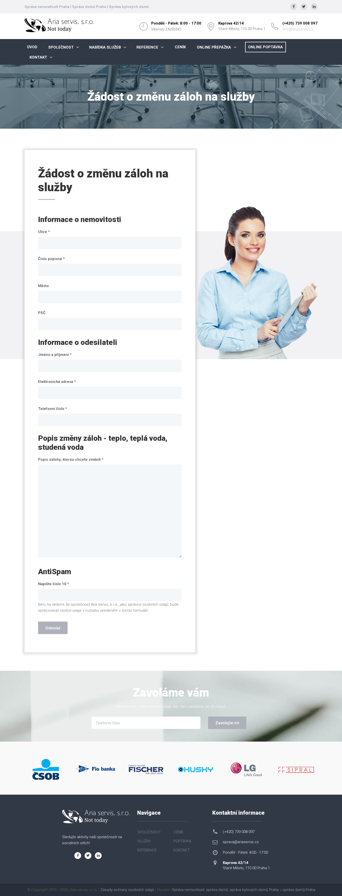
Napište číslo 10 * (53, 584)
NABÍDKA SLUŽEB (105, 47)
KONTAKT (38, 57)
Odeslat (52, 627)
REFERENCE (147, 47)
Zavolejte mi (227, 722)
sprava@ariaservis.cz (241, 842)
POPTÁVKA (182, 841)
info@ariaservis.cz (297, 29)
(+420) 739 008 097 (299, 23)
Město (43, 286)
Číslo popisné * (51, 259)
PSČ (42, 313)
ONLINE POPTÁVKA (265, 47)
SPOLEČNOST (61, 47)
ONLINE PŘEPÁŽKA (214, 47)
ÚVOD (32, 47)
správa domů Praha (299, 889)
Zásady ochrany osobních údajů (127, 889)
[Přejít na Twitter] (303, 6)
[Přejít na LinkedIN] (314, 6)
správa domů (217, 889)
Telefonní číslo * (52, 408)
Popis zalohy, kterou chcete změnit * (70, 459)
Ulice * (44, 232)
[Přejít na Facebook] (293, 6)
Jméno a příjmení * (55, 354)
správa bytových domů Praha (254, 889)
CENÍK (180, 47)
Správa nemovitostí (188, 889)
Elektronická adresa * (57, 381)
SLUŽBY (144, 841)
